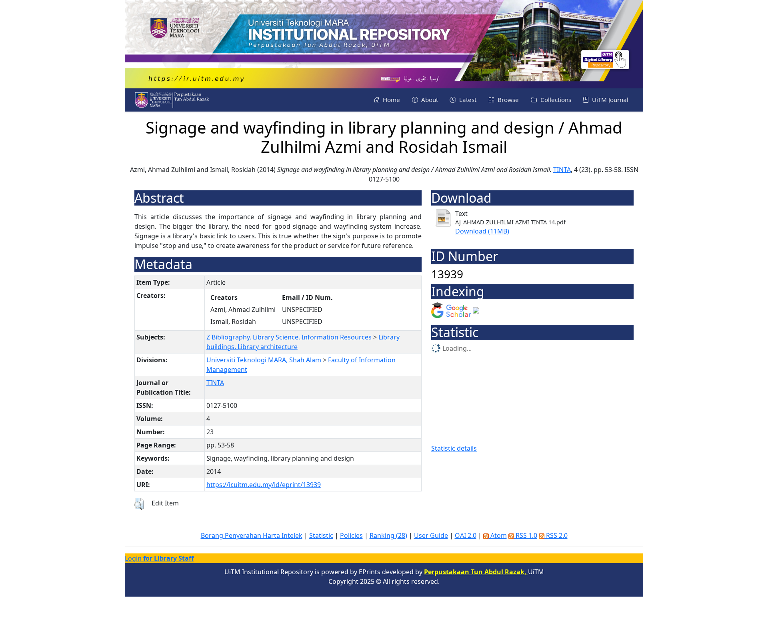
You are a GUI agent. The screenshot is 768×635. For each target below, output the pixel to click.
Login (159, 558)
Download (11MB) (482, 231)
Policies (351, 535)
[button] (139, 504)
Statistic (321, 535)
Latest (467, 100)
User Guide (431, 535)
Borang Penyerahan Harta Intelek (251, 535)
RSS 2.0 (556, 535)
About (429, 100)
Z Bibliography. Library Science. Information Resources (289, 337)
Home (390, 100)
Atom (498, 535)
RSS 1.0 (525, 535)
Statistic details (454, 448)
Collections (555, 100)
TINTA (562, 169)
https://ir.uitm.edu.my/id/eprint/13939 (263, 484)
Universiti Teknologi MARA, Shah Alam (263, 359)
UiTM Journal (609, 100)
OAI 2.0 (465, 535)
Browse (507, 100)
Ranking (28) (388, 535)
